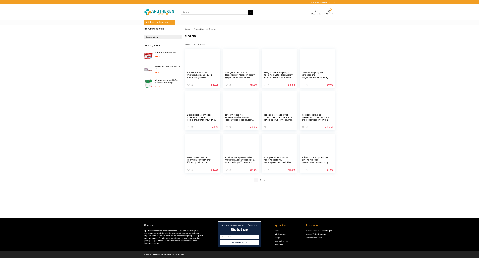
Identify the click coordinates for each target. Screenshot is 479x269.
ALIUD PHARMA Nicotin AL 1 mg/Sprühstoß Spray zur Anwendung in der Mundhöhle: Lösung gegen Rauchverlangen (200, 77)
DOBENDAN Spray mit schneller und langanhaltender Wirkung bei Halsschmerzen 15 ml (315, 76)
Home (187, 29)
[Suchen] (250, 12)
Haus (277, 231)
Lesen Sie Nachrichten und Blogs (322, 2)
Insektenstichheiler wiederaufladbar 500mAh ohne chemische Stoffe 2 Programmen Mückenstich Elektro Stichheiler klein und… (316, 119)
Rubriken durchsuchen (157, 22)
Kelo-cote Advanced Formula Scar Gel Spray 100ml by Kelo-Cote (199, 160)
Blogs (277, 237)
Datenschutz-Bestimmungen (319, 231)
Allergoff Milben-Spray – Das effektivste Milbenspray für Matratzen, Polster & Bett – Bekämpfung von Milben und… (278, 77)
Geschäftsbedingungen (316, 234)
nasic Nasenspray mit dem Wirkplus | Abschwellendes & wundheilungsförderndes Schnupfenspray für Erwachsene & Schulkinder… (240, 162)
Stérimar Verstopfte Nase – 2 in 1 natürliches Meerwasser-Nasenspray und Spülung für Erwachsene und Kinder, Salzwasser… (316, 162)
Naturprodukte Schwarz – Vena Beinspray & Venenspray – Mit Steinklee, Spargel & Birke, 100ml (277, 161)
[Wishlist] (316, 11)
